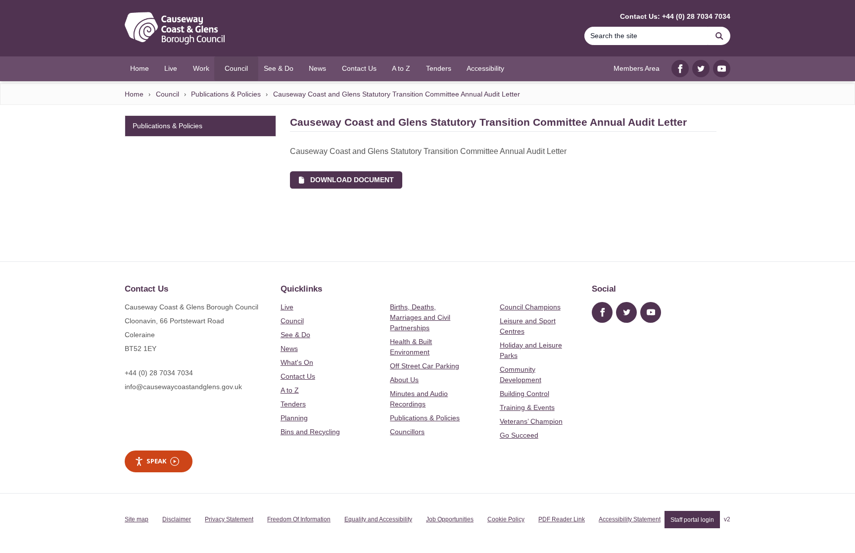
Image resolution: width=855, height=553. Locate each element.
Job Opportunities (450, 519)
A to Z (290, 390)
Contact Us (298, 376)
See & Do (295, 335)
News (289, 348)
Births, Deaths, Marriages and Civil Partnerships (420, 317)
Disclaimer (176, 519)
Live (287, 307)
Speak (156, 460)
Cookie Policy (505, 519)
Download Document (349, 180)
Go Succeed (519, 435)
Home (134, 94)
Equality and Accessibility (378, 519)
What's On (297, 362)
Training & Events (527, 407)
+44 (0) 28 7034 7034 (159, 373)
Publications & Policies (226, 94)
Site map (136, 519)
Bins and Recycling (310, 432)
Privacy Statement (229, 519)
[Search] (719, 36)
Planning (294, 418)
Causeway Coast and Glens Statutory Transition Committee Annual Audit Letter (396, 94)
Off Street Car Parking (424, 366)
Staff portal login (692, 519)
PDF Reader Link (561, 519)
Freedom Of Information (299, 519)
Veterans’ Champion (531, 421)
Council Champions (530, 307)
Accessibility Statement (630, 519)
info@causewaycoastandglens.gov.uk (183, 387)
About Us (404, 380)
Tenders (293, 404)
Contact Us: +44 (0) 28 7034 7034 (675, 16)
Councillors (407, 432)
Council (167, 94)
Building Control (524, 394)
